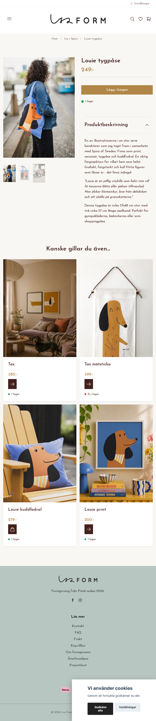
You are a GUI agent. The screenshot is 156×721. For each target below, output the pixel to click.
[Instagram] (80, 600)
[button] (68, 109)
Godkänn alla (100, 709)
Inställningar (127, 707)
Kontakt (78, 626)
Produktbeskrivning (106, 124)
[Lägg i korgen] (12, 529)
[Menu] (9, 19)
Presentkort (78, 665)
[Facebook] (72, 600)
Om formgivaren (78, 652)
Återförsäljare (78, 658)
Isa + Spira (71, 38)
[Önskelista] (140, 19)
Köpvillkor (78, 645)
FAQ (78, 632)
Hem (55, 38)
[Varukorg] (149, 19)
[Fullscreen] (39, 107)
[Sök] (132, 19)
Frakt (78, 639)
